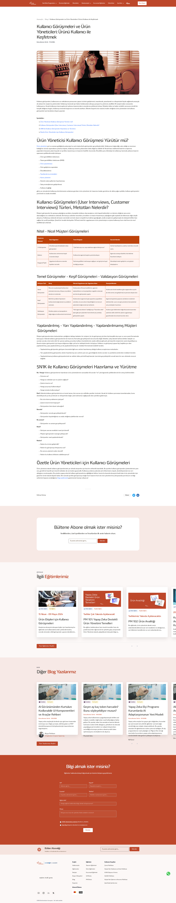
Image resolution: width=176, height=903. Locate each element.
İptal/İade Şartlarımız (110, 883)
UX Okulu (89, 876)
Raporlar (75, 883)
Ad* (61, 782)
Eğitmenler (75, 869)
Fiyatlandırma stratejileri (48, 174)
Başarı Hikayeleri (77, 876)
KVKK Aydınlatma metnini (70, 821)
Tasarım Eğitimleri (91, 865)
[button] (49, 3)
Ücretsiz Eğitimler (64, 3)
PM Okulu (89, 879)
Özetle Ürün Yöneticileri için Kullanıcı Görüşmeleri (56, 132)
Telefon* (91, 791)
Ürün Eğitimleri (90, 869)
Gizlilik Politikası (109, 876)
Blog (46, 19)
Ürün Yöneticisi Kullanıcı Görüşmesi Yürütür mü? (56, 122)
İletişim (74, 872)
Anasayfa (40, 19)
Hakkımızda (75, 865)
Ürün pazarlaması (46, 163)
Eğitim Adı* (63, 800)
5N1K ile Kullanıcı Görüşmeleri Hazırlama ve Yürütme (58, 129)
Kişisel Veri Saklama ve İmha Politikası (115, 869)
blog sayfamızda (62, 478)
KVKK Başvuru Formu (111, 872)
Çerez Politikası (109, 865)
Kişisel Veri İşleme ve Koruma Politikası (115, 879)
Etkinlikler (111, 3)
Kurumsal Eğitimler (99, 3)
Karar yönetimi (45, 177)
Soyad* (91, 782)
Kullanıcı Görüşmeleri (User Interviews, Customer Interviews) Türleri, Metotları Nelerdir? (69, 125)
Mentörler (76, 3)
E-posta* (62, 791)
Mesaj (61, 809)
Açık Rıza (64, 825)
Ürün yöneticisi (42, 146)
